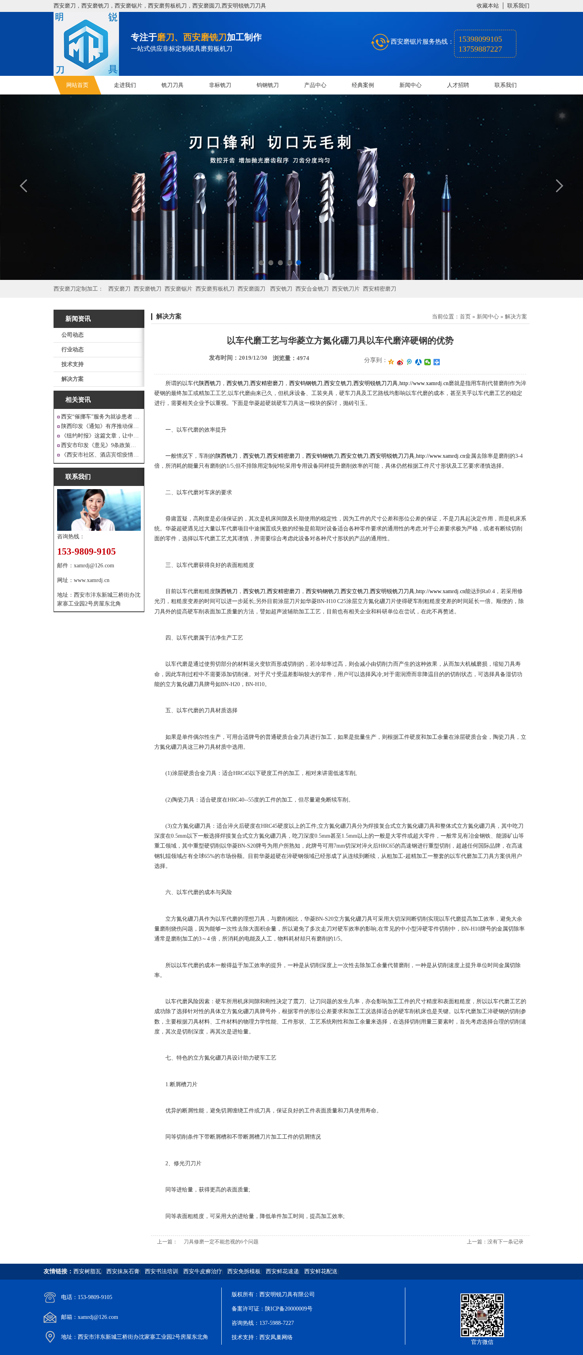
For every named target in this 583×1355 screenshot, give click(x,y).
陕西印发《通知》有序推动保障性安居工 (101, 426)
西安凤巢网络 (276, 1337)
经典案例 (363, 85)
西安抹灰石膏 (123, 1271)
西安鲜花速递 (282, 1271)
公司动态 (72, 335)
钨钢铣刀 (268, 85)
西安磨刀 (119, 289)
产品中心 (315, 85)
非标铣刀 (220, 85)
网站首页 (77, 85)
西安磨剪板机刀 (215, 289)
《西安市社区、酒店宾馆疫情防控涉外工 (101, 455)
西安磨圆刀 (251, 289)
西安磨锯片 (178, 289)
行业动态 (72, 350)
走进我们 (125, 85)
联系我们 (518, 6)
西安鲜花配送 (321, 1271)
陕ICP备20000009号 (289, 1309)
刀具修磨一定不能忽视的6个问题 (221, 1242)
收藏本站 (488, 6)
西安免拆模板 (244, 1271)
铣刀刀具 (172, 85)
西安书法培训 (161, 1271)
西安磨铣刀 (147, 289)
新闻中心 (410, 85)
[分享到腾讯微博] (409, 362)
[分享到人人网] (418, 362)
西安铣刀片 (346, 289)
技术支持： (245, 1337)
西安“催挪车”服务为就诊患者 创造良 (101, 417)
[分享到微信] (427, 362)
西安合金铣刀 (312, 289)
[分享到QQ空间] (391, 362)
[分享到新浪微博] (400, 362)
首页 (465, 317)
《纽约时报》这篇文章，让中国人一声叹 (101, 436)
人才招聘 (458, 85)
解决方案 (72, 379)
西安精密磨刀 (379, 289)
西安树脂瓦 (87, 1271)
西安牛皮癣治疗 (202, 1271)
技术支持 (72, 364)
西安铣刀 (281, 289)
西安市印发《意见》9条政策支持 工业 (101, 445)
